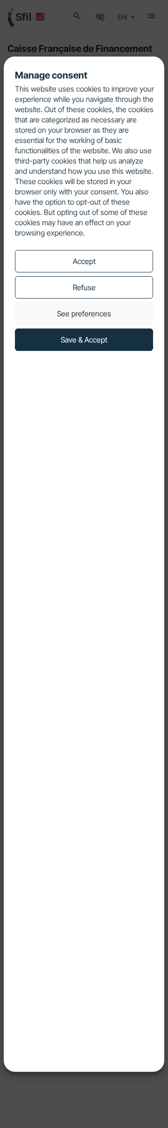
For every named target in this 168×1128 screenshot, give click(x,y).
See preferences (84, 313)
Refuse (84, 287)
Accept (84, 261)
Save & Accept (84, 339)
